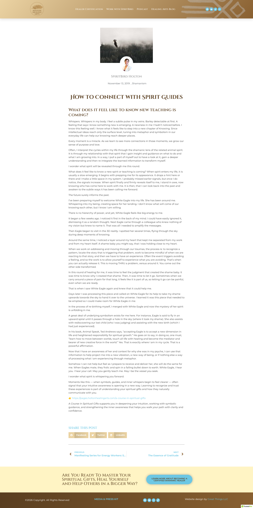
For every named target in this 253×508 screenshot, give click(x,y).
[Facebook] (207, 9)
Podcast (142, 9)
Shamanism (139, 83)
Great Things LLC (218, 499)
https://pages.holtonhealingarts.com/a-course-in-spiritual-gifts (109, 398)
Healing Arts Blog (163, 9)
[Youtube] (211, 9)
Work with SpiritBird (119, 9)
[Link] (158, 500)
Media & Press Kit (106, 499)
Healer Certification (89, 9)
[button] (78, 435)
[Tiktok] (215, 9)
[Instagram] (219, 9)
